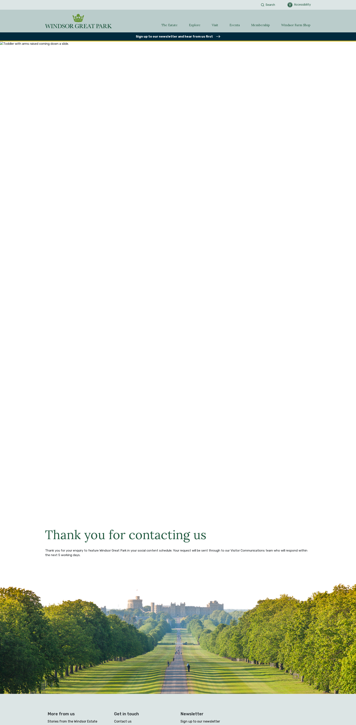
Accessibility (302, 4)
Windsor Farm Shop (295, 25)
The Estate (170, 25)
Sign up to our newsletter (200, 721)
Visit (215, 25)
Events (235, 25)
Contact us (122, 721)
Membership (260, 25)
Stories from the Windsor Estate (72, 721)
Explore (194, 25)
